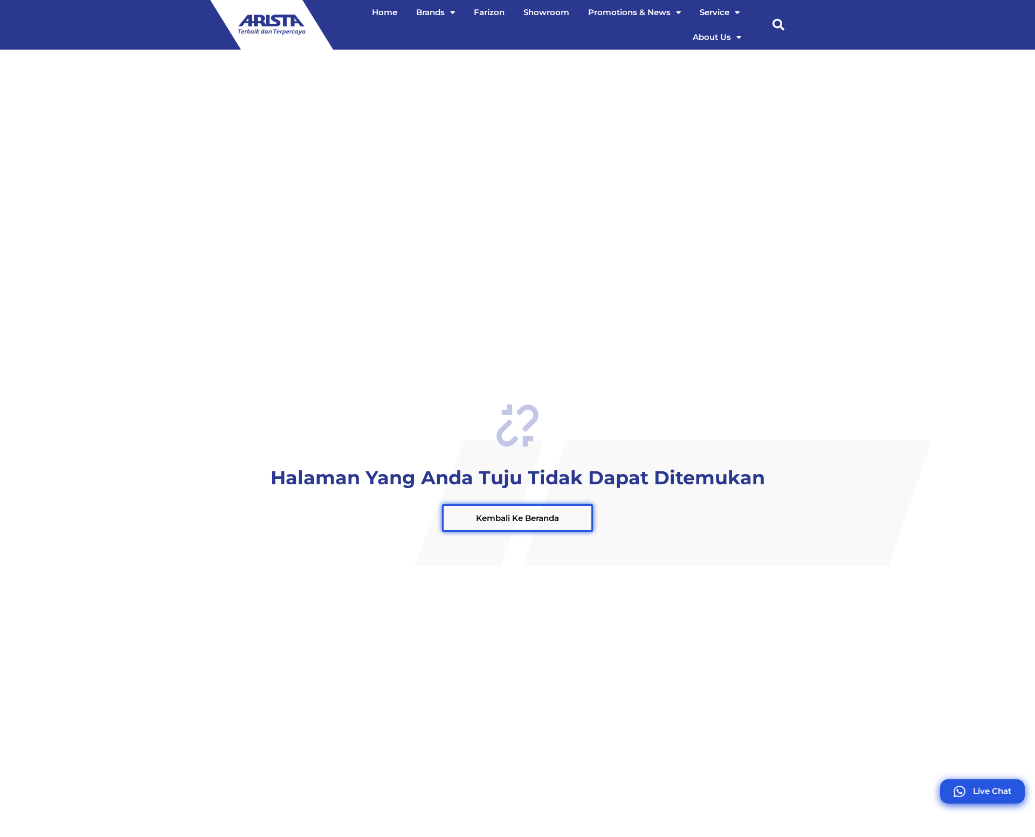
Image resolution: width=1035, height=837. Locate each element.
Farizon (489, 12)
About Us (712, 37)
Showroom (546, 12)
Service (714, 12)
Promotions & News (629, 12)
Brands (430, 12)
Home (384, 12)
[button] (778, 25)
